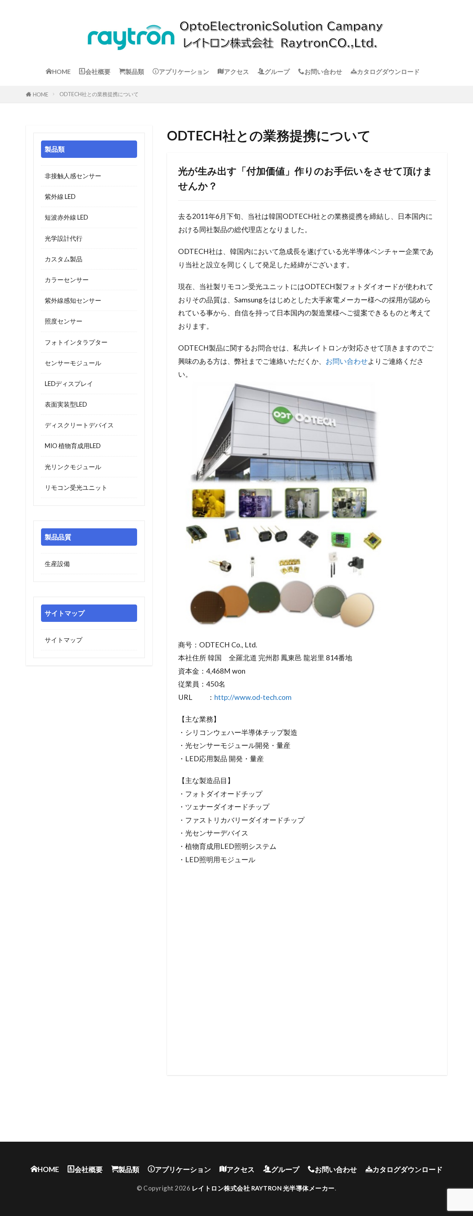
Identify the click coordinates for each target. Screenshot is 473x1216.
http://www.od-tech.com (253, 697)
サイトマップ (63, 640)
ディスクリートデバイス (79, 425)
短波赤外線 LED (66, 217)
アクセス (236, 71)
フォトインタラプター (76, 342)
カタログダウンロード (388, 71)
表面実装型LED (66, 404)
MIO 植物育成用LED (73, 446)
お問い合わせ (323, 71)
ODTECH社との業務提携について (99, 94)
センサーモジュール (73, 363)
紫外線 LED (60, 196)
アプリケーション (184, 71)
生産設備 (57, 564)
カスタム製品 (63, 259)
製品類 (134, 71)
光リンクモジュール (73, 467)
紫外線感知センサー (73, 300)
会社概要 (97, 71)
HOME (61, 71)
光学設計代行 (63, 238)
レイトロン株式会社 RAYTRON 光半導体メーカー (263, 1188)
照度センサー (63, 321)
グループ (277, 71)
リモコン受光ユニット (76, 487)
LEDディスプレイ (69, 383)
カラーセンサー (67, 280)
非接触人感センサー (73, 176)
